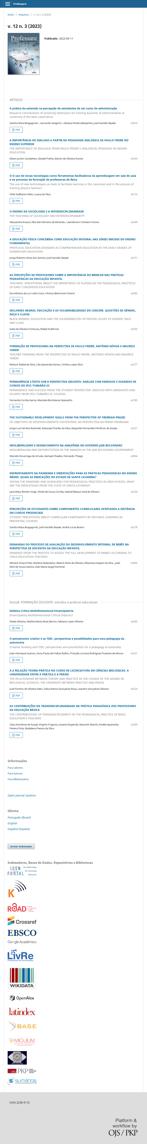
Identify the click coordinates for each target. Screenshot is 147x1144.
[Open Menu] (7, 4)
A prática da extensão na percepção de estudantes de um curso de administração (67, 113)
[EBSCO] (22, 935)
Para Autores (15, 773)
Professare (20, 4)
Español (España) (19, 829)
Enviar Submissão (21, 846)
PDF (17, 129)
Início (11, 14)
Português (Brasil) (19, 817)
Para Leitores (15, 767)
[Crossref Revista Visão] (22, 924)
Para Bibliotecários (18, 779)
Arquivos (24, 14)
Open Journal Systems (22, 795)
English (12, 823)
